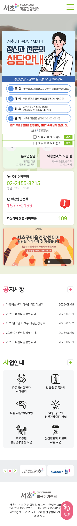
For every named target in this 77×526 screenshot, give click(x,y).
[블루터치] (60, 470)
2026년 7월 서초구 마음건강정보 (25, 323)
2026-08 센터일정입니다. (21, 314)
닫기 (68, 143)
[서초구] (33, 470)
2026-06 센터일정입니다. (21, 342)
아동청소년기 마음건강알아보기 (25, 304)
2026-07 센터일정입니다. (21, 333)
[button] (5, 471)
